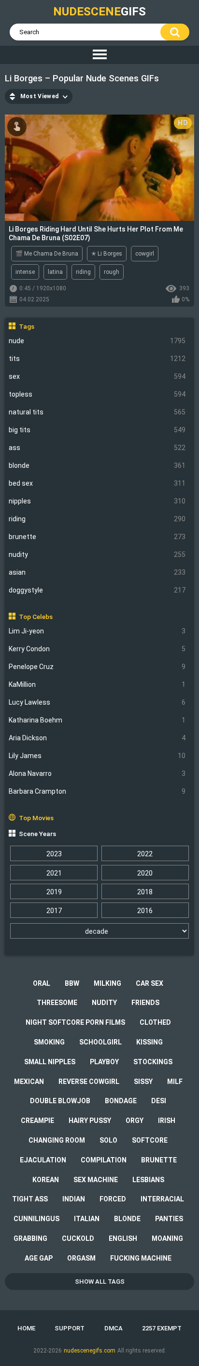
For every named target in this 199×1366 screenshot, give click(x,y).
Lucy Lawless (97, 702)
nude (97, 341)
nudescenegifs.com (89, 1350)
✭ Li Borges (106, 253)
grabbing (30, 1238)
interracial (162, 1199)
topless (97, 394)
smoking (49, 1042)
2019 (54, 892)
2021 (54, 873)
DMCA (113, 1328)
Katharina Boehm (97, 720)
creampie (37, 1120)
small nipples (49, 1062)
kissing (149, 1042)
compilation (104, 1160)
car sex (149, 983)
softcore (150, 1140)
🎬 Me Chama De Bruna (46, 253)
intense (25, 272)
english (123, 1238)
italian (87, 1219)
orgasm (81, 1258)
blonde (97, 465)
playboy (104, 1062)
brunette (97, 537)
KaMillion (97, 684)
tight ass (30, 1199)
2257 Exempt (162, 1328)
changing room (56, 1140)
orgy (134, 1120)
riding (97, 519)
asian (97, 572)
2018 (145, 892)
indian (73, 1199)
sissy (143, 1081)
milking (107, 983)
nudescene (99, 11)
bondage (121, 1101)
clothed (155, 1022)
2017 (54, 911)
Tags (26, 326)
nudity (97, 554)
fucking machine (140, 1258)
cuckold (78, 1238)
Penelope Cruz (97, 666)
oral (41, 983)
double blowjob (60, 1101)
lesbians (148, 1180)
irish (166, 1120)
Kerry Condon (97, 649)
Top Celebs (36, 616)
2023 (54, 854)
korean (45, 1180)
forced (113, 1199)
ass (97, 447)
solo (108, 1140)
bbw (72, 983)
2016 (145, 911)
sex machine (95, 1180)
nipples (97, 501)
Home (26, 1328)
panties (169, 1219)
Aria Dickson (97, 738)
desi (158, 1101)
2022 (145, 854)
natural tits (97, 412)
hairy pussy (90, 1120)
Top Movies (36, 818)
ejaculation (43, 1160)
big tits (97, 430)
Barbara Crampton (97, 791)
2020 (145, 873)
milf (175, 1081)
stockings (152, 1062)
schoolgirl (100, 1042)
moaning (167, 1238)
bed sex (97, 483)
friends (145, 1002)
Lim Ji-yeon (97, 631)
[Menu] (99, 55)
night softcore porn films (75, 1022)
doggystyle (97, 590)
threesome (57, 1002)
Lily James (97, 756)
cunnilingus (36, 1219)
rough (111, 272)
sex (97, 376)
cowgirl (144, 253)
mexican (29, 1081)
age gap (39, 1258)
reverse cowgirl (88, 1081)
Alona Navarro (97, 773)
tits (97, 358)
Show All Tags (100, 1281)
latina (55, 272)
